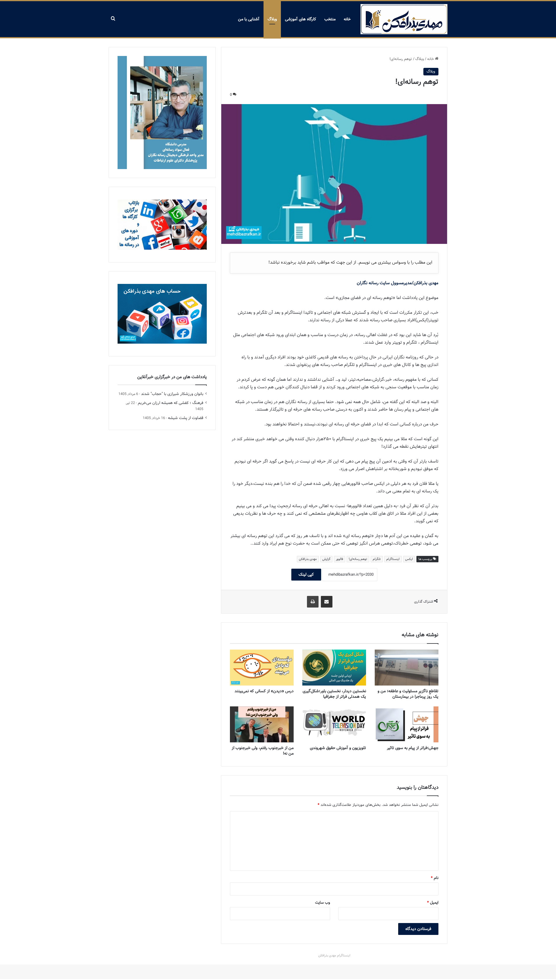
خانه (347, 19)
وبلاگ (272, 19)
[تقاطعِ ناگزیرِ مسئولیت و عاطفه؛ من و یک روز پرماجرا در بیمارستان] (406, 668)
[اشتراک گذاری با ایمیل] (326, 602)
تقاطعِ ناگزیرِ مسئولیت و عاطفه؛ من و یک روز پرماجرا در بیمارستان (408, 694)
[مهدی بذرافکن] (404, 19)
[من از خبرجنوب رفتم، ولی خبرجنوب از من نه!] (262, 724)
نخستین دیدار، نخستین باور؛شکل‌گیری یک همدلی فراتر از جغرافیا (334, 694)
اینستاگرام (393, 559)
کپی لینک (306, 574)
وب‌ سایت (322, 903)
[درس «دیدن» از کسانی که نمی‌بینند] (262, 668)
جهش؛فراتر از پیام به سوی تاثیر (412, 748)
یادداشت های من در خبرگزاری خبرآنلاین (172, 377)
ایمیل (432, 903)
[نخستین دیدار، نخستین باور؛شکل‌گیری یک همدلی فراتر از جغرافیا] (334, 668)
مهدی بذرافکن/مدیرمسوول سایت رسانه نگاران (397, 283)
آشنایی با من (248, 19)
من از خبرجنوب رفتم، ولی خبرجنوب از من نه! (263, 751)
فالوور (339, 559)
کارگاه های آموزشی (300, 19)
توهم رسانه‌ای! (358, 559)
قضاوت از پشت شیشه (185, 418)
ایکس (409, 559)
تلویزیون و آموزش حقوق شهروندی (338, 748)
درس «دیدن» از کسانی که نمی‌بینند (264, 691)
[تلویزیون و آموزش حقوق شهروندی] (334, 724)
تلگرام (377, 559)
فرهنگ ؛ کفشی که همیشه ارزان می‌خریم (170, 403)
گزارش (326, 559)
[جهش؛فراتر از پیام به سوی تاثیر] (406, 724)
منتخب (330, 19)
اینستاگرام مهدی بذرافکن (334, 955)
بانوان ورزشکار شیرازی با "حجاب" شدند (172, 394)
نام (434, 878)
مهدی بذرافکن (308, 559)
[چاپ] (313, 602)
